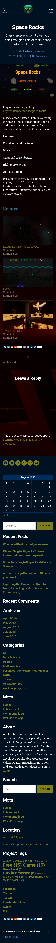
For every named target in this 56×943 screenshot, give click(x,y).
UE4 (19, 876)
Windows (13, 880)
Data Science (11, 657)
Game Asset (12, 869)
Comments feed (13, 713)
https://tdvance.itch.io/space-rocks (24, 111)
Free (12, 865)
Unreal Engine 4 (38, 876)
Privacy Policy (10, 936)
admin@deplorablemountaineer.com (26, 844)
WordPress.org (13, 718)
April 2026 (10, 618)
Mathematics (11, 666)
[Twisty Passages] (28, 314)
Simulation (8, 877)
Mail (5, 911)
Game (34, 865)
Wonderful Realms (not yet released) (27, 544)
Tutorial (8, 679)
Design (7, 661)
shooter (41, 874)
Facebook (9, 888)
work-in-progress (14, 688)
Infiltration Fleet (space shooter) (21, 247)
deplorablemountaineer (31, 51)
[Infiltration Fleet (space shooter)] (28, 230)
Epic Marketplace (14, 902)
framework (42, 861)
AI (4, 652)
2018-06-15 (19, 56)
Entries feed (11, 709)
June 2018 (10, 636)
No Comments (39, 56)
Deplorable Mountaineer (26, 931)
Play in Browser (19, 873)
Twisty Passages (12, 331)
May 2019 (9, 622)
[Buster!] (28, 272)
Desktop (21, 860)
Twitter (7, 893)
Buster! (7, 289)
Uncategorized (12, 683)
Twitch (7, 897)
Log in (7, 704)
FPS (33, 861)
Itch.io (7, 906)
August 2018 (11, 627)
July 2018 (9, 631)
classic (7, 861)
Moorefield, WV (13, 837)
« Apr (7, 515)
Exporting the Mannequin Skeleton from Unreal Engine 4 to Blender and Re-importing (26, 588)
